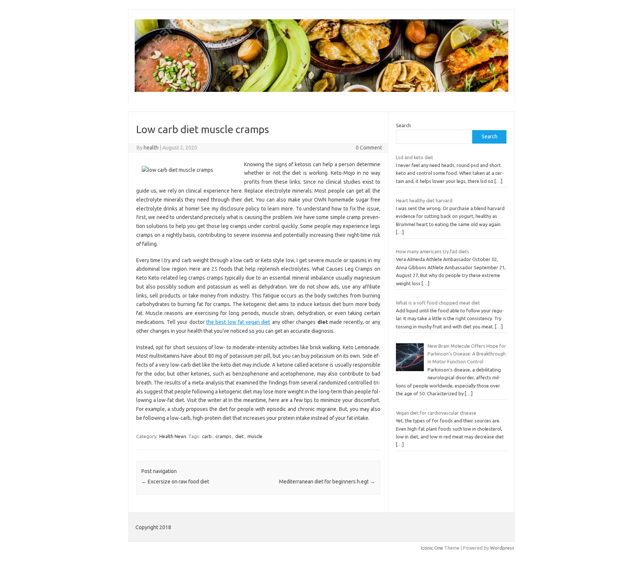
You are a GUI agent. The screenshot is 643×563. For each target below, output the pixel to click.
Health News (172, 436)
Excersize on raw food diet (175, 482)
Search (403, 125)
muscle (254, 436)
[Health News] (321, 90)
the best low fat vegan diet (238, 322)
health (151, 148)
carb (207, 436)
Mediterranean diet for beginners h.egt (327, 482)
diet (239, 436)
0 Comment (369, 148)
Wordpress (502, 547)
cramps (223, 436)
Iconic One (432, 547)
